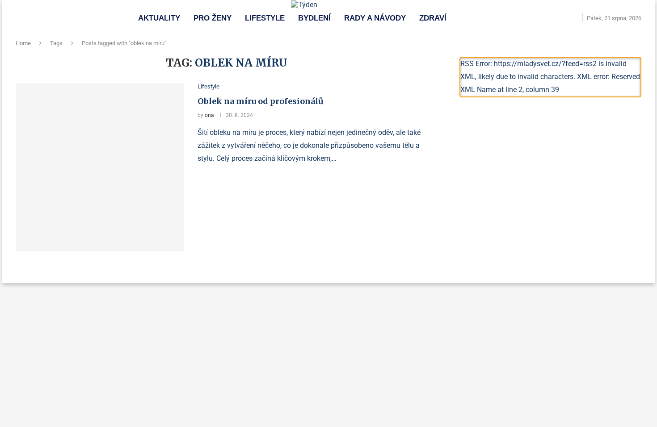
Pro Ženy (213, 18)
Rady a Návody (375, 18)
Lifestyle (265, 18)
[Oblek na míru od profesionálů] (100, 167)
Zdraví (432, 18)
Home (23, 43)
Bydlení (314, 18)
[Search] (573, 18)
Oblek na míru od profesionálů (261, 101)
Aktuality (159, 18)
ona (209, 115)
